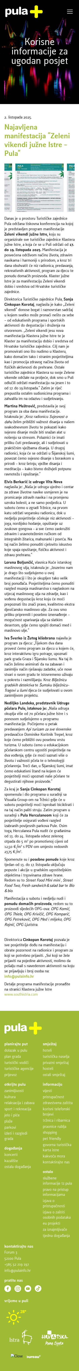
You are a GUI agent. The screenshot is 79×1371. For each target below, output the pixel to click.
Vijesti (47, 1091)
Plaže (8, 1121)
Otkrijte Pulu (15, 1085)
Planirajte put (16, 1044)
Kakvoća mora (54, 1156)
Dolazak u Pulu (15, 1051)
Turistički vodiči (16, 1063)
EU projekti (51, 1223)
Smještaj (50, 1044)
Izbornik (70, 12)
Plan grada (12, 1057)
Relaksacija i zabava (19, 1103)
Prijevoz (10, 1075)
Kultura (10, 1097)
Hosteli (48, 1069)
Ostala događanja (17, 1167)
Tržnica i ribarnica (56, 1121)
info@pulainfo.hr (17, 1271)
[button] (6, 1357)
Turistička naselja (56, 1057)
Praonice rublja (54, 1127)
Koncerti (11, 1155)
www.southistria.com (21, 995)
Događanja (13, 1148)
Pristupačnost (53, 1097)
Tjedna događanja (56, 1236)
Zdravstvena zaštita (58, 1103)
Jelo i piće (12, 1115)
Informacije (52, 1085)
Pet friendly (52, 1139)
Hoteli (47, 1051)
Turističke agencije (19, 1069)
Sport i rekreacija (17, 1109)
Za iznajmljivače (55, 1230)
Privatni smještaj (56, 1063)
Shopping (50, 1133)
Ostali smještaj (54, 1075)
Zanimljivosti (14, 1091)
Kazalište (11, 1161)
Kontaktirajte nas (56, 1162)
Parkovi (10, 1128)
